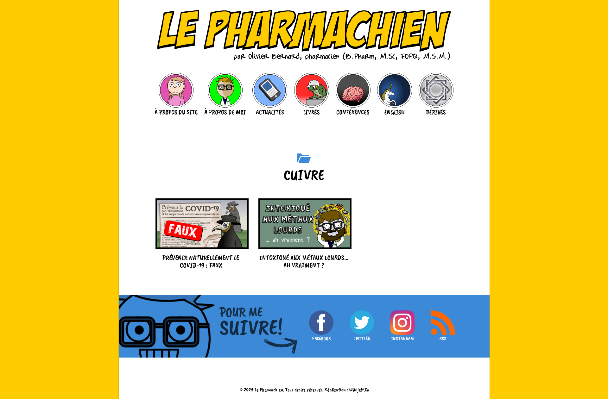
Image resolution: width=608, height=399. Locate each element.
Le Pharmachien (269, 389)
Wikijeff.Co (359, 389)
